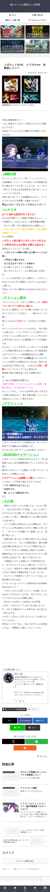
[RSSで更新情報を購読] (23, 701)
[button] (32, 728)
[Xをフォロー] (16, 701)
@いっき (18, 674)
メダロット (34, 709)
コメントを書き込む (25, 861)
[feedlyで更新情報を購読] (20, 701)
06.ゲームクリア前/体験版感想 (15, 709)
